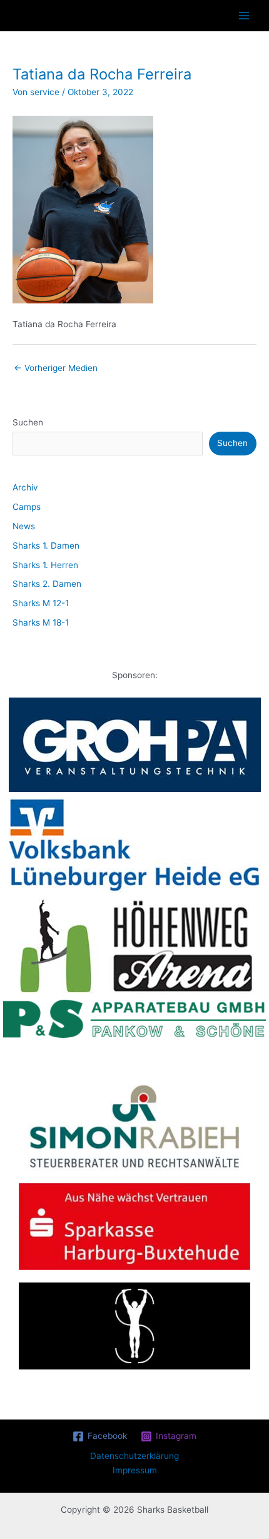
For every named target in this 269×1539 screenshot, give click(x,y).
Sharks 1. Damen (46, 546)
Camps (27, 507)
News (24, 526)
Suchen (28, 422)
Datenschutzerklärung (134, 1456)
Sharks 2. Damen (47, 584)
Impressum (135, 1470)
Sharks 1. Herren (45, 565)
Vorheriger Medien (56, 368)
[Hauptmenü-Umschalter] (244, 16)
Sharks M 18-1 (41, 622)
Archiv (25, 487)
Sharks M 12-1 (41, 603)
